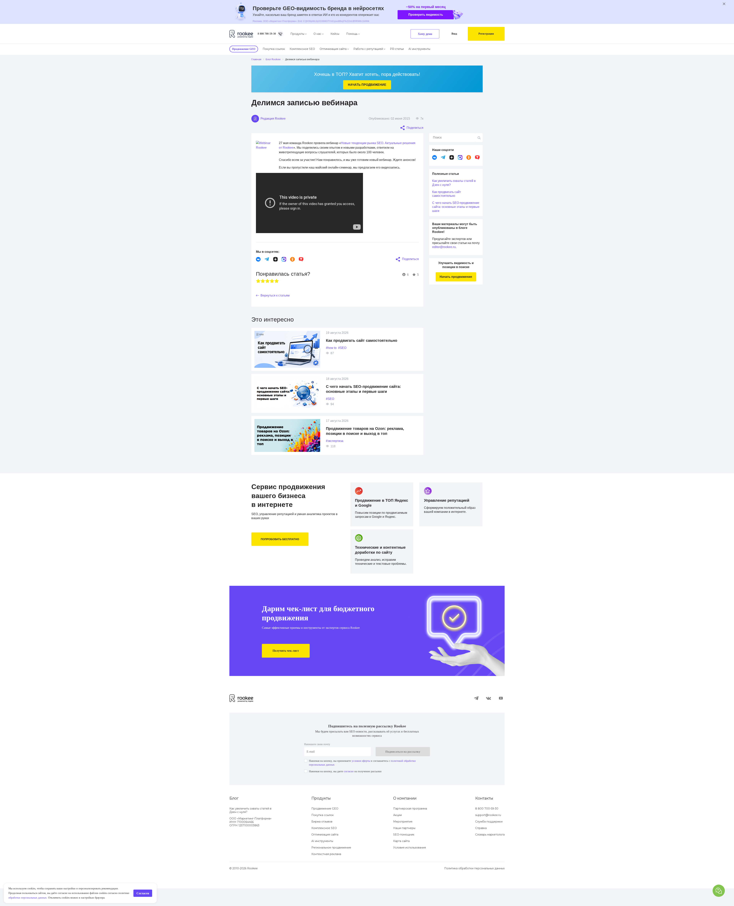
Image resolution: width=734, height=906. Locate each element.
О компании (405, 816)
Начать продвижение (367, 85)
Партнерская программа (410, 826)
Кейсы (340, 33)
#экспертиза (336, 445)
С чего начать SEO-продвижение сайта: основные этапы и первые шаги (453, 208)
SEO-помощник (403, 852)
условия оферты (370, 778)
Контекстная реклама (326, 871)
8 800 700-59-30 (269, 33)
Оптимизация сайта (337, 48)
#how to (332, 352)
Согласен (141, 891)
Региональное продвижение (331, 865)
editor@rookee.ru (455, 251)
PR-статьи (401, 48)
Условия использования (409, 865)
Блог (234, 816)
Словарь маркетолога (490, 852)
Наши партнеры (404, 845)
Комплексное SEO (305, 48)
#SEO (344, 352)
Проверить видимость (438, 14)
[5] (276, 285)
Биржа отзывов (321, 839)
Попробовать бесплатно (281, 543)
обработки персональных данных (103, 893)
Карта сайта (401, 858)
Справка (481, 845)
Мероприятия (402, 839)
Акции (397, 832)
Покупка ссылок (277, 48)
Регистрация (485, 33)
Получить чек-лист (288, 668)
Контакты (484, 816)
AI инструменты (423, 48)
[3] (267, 285)
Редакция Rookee (274, 118)
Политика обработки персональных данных (474, 886)
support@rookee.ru (488, 832)
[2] (263, 285)
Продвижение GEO (324, 826)
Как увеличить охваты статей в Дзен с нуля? (455, 182)
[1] (258, 285)
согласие (356, 788)
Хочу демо (421, 34)
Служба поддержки (489, 839)
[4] (272, 285)
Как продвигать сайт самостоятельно (364, 345)
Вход (451, 33)
